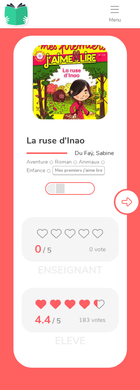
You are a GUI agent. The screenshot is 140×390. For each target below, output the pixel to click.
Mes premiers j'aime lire (78, 170)
